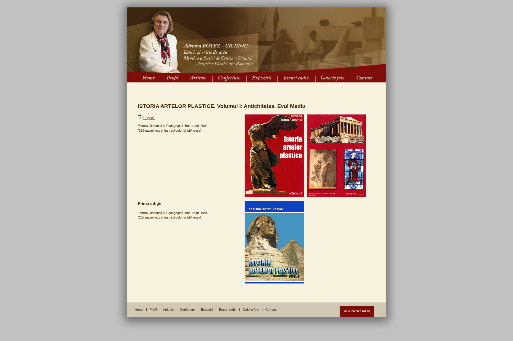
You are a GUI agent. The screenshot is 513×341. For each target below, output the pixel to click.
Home (139, 309)
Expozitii (207, 309)
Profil (153, 309)
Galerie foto (251, 309)
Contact (271, 309)
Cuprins (149, 118)
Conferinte (187, 309)
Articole (168, 309)
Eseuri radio (227, 309)
